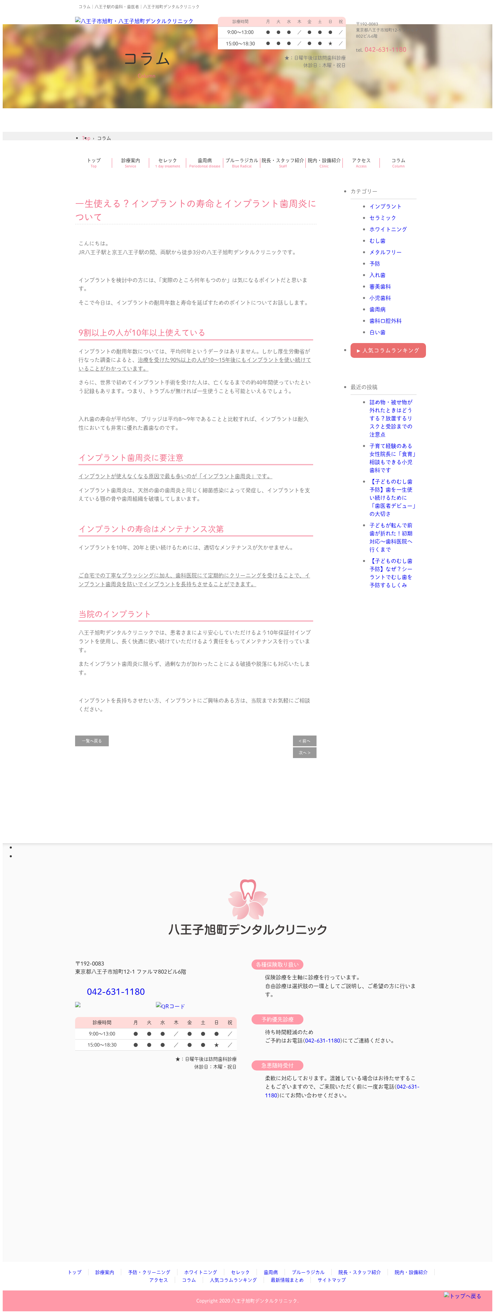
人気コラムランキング (388, 350)
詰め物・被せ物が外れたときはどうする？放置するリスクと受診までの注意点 (390, 418)
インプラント (385, 206)
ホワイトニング (388, 229)
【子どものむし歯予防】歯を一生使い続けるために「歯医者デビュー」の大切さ (392, 498)
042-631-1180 (116, 991)
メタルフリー (385, 252)
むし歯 (377, 241)
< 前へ (304, 741)
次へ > (304, 752)
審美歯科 (380, 286)
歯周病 (377, 309)
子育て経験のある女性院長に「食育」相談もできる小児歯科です (392, 458)
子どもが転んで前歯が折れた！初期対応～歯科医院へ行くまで (390, 537)
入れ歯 (377, 275)
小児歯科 (380, 298)
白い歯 (377, 332)
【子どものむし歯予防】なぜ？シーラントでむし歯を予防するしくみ (390, 573)
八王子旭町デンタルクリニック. (265, 1301)
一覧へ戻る (92, 741)
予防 (374, 263)
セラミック (382, 218)
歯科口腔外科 (385, 321)
